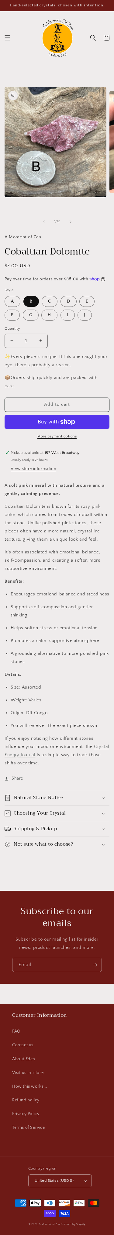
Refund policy (26, 1100)
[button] (7, 37)
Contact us (22, 1045)
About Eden (23, 1059)
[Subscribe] (95, 965)
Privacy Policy (25, 1113)
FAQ (16, 1031)
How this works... (29, 1086)
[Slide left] (43, 221)
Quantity (12, 328)
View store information (33, 468)
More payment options (57, 436)
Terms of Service (28, 1127)
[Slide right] (70, 221)
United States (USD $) (54, 1180)
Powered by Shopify (73, 1224)
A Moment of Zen (49, 1224)
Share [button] (17, 778)
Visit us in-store (27, 1072)
